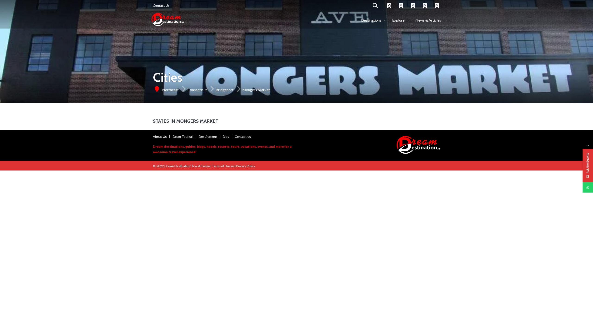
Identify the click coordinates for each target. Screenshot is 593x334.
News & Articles (428, 20)
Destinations (371, 20)
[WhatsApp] (588, 187)
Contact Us (161, 5)
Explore (398, 20)
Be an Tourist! (183, 136)
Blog (226, 136)
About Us (160, 136)
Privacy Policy (245, 166)
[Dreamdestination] (167, 19)
